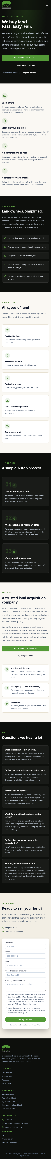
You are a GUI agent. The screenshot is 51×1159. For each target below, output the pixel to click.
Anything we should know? (15, 980)
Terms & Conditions (22, 1025)
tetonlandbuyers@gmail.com (16, 1123)
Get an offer (6, 1083)
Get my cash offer (25, 1019)
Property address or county (15, 971)
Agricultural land (8, 1101)
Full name (9, 942)
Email (7, 961)
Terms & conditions (9, 1142)
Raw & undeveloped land (12, 1105)
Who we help (7, 1076)
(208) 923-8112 (27, 656)
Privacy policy (7, 1139)
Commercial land (8, 1109)
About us (5, 1080)
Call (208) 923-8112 (29, 73)
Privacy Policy (36, 1025)
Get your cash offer (24, 58)
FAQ (3, 1135)
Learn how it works (25, 65)
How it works (7, 1073)
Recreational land (9, 1098)
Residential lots (8, 1094)
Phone (7, 952)
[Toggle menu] (46, 4)
